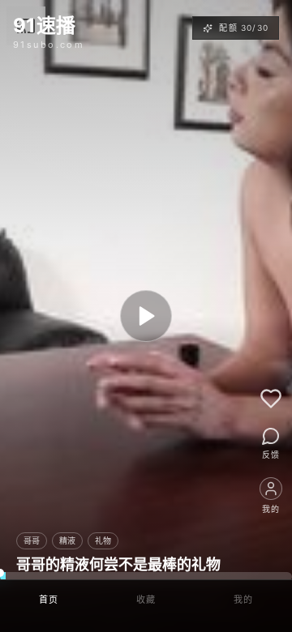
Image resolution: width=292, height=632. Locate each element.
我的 (244, 599)
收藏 (146, 599)
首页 (49, 599)
